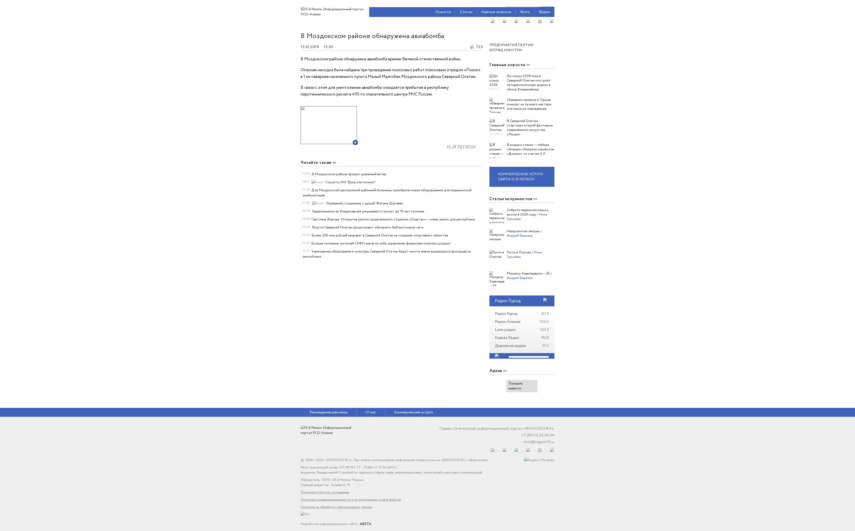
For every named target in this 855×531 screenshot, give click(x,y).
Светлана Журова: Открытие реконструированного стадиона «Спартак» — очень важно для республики (393, 219)
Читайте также (316, 162)
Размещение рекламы (328, 412)
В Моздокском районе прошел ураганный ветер (349, 174)
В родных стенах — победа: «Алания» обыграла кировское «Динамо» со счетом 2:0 (530, 149)
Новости (443, 12)
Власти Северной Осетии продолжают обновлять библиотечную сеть (367, 227)
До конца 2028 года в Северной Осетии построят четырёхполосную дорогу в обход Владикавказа (529, 82)
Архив (495, 371)
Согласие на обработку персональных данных (336, 507)
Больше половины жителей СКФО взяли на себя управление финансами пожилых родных (380, 243)
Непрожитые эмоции (524, 231)
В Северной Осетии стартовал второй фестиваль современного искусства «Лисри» (530, 127)
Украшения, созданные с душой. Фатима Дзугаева (364, 203)
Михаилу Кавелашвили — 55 (529, 273)
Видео (544, 12)
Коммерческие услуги (413, 412)
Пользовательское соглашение (325, 492)
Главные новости (496, 12)
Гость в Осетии (519, 252)
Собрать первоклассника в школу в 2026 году (527, 212)
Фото (525, 12)
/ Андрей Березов (524, 233)
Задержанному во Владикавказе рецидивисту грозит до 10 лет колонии (368, 211)
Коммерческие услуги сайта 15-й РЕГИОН (520, 177)
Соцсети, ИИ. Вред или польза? (350, 182)
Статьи (466, 12)
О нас (371, 412)
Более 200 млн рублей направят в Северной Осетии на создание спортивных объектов (379, 235)
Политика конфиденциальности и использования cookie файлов (351, 499)
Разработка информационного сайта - (336, 524)
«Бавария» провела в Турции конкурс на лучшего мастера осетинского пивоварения (529, 104)
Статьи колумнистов (510, 199)
